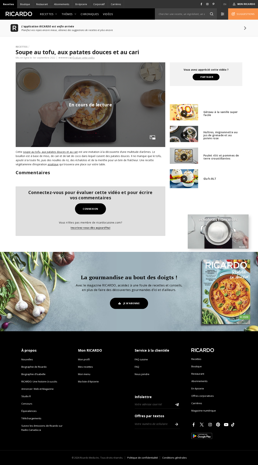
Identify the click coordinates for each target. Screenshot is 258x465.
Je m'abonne (131, 303)
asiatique (53, 164)
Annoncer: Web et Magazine (37, 389)
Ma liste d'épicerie (88, 381)
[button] (211, 14)
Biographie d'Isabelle (33, 374)
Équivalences (29, 411)
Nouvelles (27, 359)
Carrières (116, 4)
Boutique (25, 4)
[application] (218, 231)
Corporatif (99, 4)
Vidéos (108, 14)
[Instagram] (211, 424)
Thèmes (67, 14)
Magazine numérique (203, 410)
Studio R (26, 396)
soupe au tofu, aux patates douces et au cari (50, 152)
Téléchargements (31, 418)
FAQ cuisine (141, 359)
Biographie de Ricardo (34, 366)
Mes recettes (85, 366)
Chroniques (90, 14)
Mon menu (84, 374)
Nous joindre (142, 374)
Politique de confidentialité (142, 457)
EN (224, 4)
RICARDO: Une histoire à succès (39, 381)
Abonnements (61, 4)
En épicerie (81, 4)
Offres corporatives (202, 396)
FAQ (137, 366)
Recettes (8, 4)
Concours (26, 403)
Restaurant (42, 4)
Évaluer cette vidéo (84, 57)
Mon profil (84, 359)
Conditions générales (174, 457)
